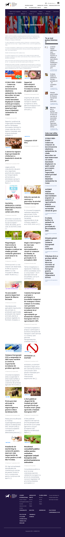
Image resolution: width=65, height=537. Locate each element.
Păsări (8, 442)
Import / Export (23, 499)
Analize (21, 508)
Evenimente (56, 11)
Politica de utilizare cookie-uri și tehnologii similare (23, 519)
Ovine (30, 501)
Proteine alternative (53, 497)
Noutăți (57, 5)
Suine (8, 396)
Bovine (27, 351)
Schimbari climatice (53, 499)
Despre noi (42, 510)
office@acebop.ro (51, 3)
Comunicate (52, 5)
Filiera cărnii (43, 495)
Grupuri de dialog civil (54, 495)
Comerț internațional (12, 288)
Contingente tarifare (24, 501)
